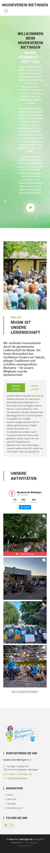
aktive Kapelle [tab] (16, 387)
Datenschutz (24, 845)
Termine (11, 803)
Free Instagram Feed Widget (26, 692)
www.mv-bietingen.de (21, 839)
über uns (11, 799)
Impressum (31, 842)
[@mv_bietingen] (12, 493)
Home (10, 794)
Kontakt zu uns (15, 808)
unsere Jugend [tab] (34, 387)
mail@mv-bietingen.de (19, 774)
